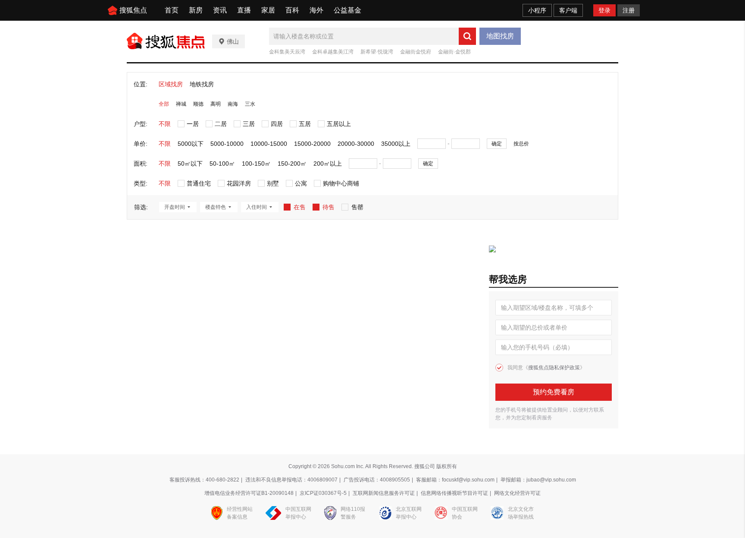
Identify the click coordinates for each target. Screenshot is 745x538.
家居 (268, 10)
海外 (316, 10)
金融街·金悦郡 (454, 52)
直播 (244, 10)
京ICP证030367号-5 (323, 493)
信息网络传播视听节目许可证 (454, 493)
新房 (196, 10)
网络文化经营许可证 (517, 493)
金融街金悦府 (415, 52)
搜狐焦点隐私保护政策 (554, 368)
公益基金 (347, 10)
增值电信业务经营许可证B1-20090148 (249, 493)
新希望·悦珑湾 (376, 52)
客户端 (568, 10)
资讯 (220, 10)
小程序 (537, 10)
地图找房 (500, 36)
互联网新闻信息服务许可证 (384, 493)
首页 (171, 10)
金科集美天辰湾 (287, 52)
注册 (629, 10)
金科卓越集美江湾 (333, 52)
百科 (292, 10)
